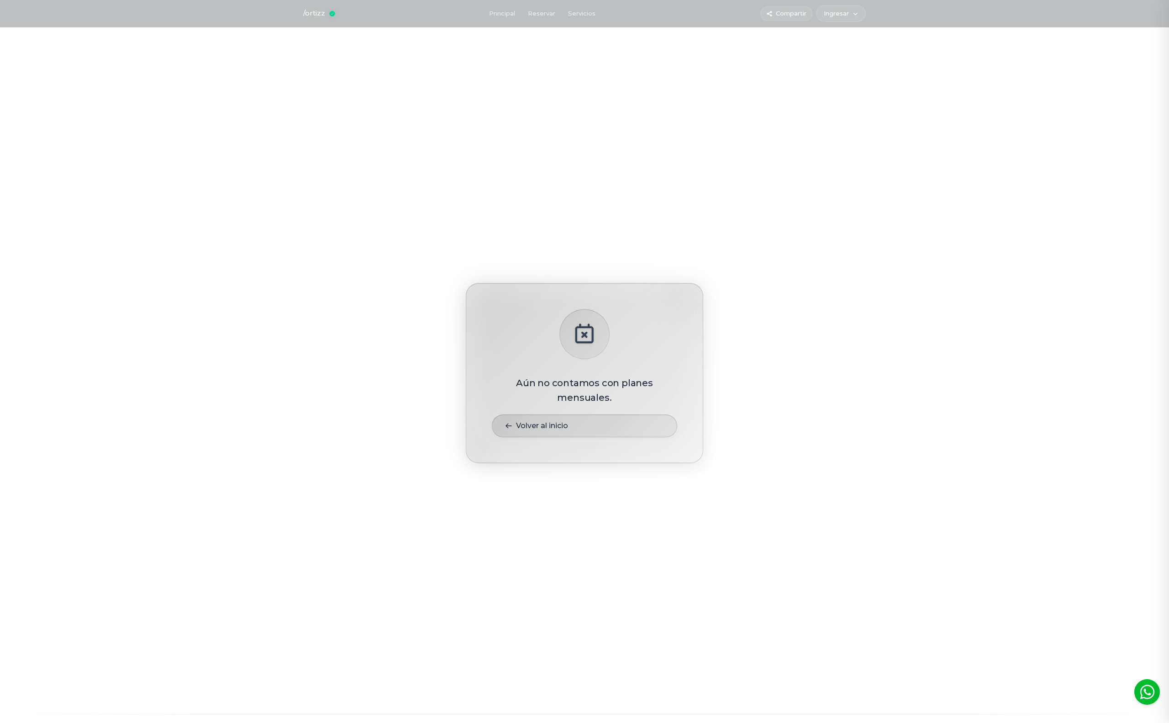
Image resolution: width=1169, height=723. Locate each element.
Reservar (541, 13)
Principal (502, 13)
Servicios (581, 13)
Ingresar (836, 13)
